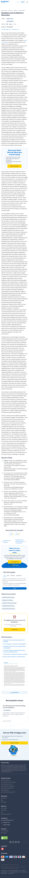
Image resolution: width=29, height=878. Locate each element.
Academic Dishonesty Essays (9, 603)
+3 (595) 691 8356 (6, 824)
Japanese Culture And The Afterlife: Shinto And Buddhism (14, 647)
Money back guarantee (6, 814)
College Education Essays (8, 606)
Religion (15, 10)
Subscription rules (5, 872)
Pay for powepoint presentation (8, 792)
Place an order (14, 166)
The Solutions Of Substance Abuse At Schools (15, 654)
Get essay (14, 629)
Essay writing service (5, 780)
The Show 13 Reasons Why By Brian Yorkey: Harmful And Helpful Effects (14, 651)
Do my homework (5, 790)
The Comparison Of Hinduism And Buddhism (14, 644)
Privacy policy (4, 870)
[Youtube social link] (13, 842)
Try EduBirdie (14, 562)
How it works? (4, 808)
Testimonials (4, 810)
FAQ (2, 812)
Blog (2, 800)
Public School (10, 18)
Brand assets (4, 832)
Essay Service (4, 10)
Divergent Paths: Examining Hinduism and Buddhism (20, 541)
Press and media (4, 830)
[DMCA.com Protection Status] (4, 837)
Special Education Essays (8, 597)
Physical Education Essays (8, 608)
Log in (22, 2)
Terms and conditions (13, 870)
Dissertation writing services (7, 788)
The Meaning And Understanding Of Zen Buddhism (14, 707)
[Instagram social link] (19, 842)
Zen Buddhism (22, 10)
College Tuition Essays (7, 600)
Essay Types (3, 798)
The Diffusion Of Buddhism (7, 541)
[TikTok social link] (16, 842)
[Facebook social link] (10, 842)
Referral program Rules (15, 872)
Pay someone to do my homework (8, 782)
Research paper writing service (8, 786)
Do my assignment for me (6, 784)
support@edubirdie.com (8, 820)
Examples (10, 10)
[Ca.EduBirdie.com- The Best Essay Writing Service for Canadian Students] (2, 849)
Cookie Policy (11, 873)
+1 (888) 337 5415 (6, 822)
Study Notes (3, 802)
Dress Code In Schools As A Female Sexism (14, 656)
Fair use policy (22, 870)
